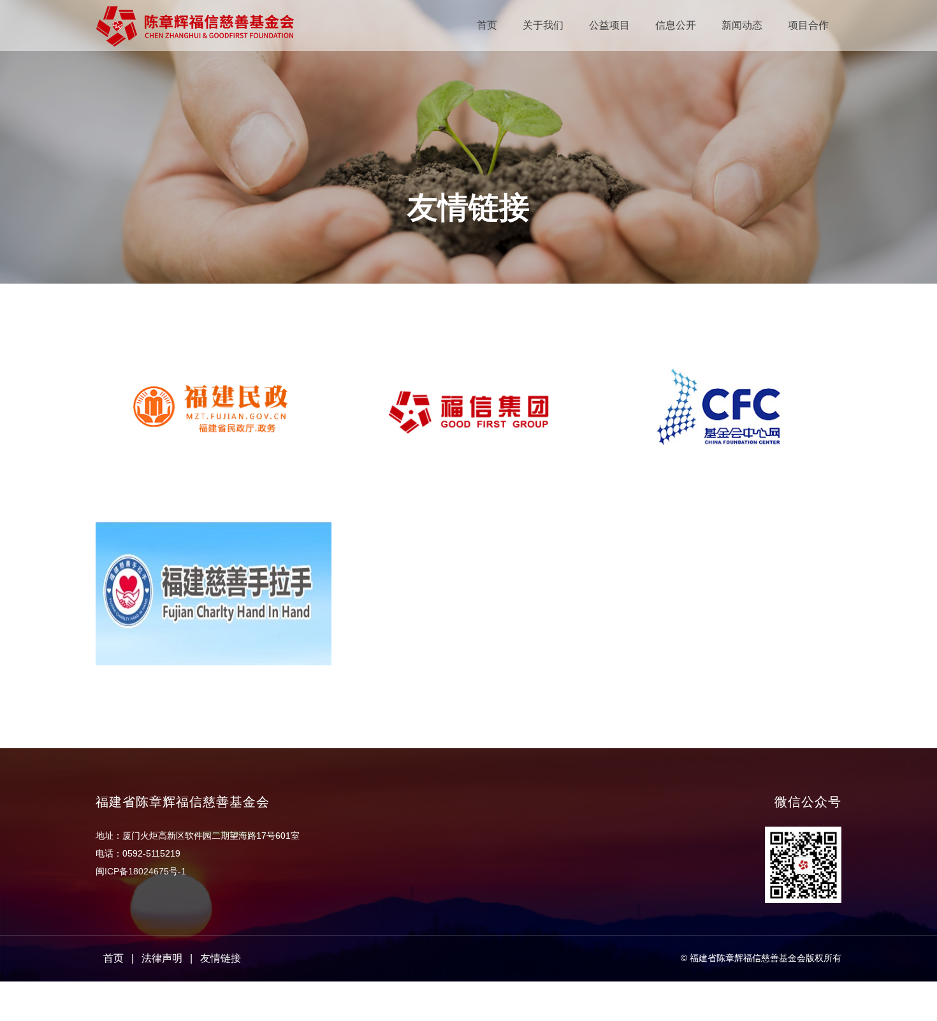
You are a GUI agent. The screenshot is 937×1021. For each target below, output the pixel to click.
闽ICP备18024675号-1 (141, 871)
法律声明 (162, 958)
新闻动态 (742, 25)
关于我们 (543, 25)
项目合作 (808, 25)
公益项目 (609, 25)
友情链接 (220, 958)
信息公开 (675, 25)
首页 (487, 25)
